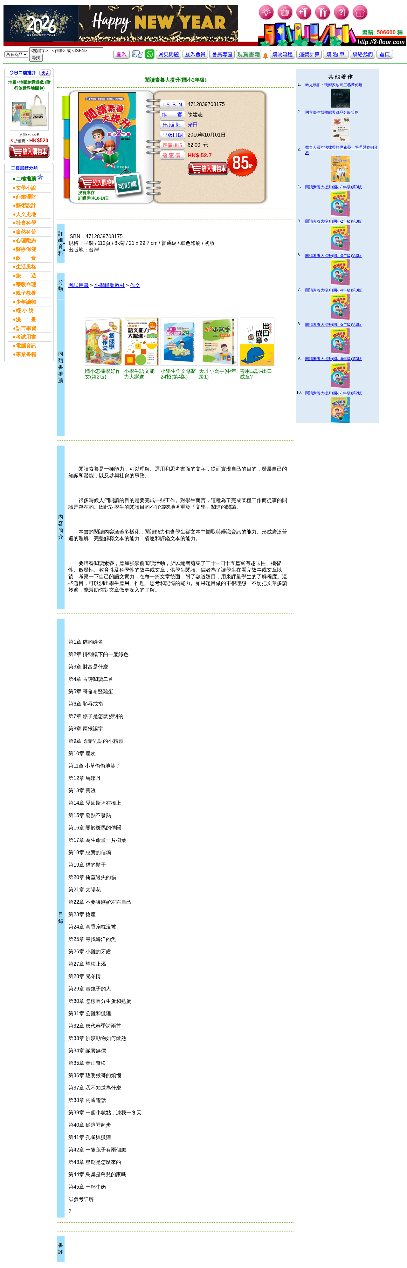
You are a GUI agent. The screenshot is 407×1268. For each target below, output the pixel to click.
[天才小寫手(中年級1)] (218, 342)
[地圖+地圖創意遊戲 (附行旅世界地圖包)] (29, 111)
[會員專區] (222, 57)
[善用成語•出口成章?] (257, 342)
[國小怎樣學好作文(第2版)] (103, 342)
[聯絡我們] (362, 57)
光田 (193, 124)
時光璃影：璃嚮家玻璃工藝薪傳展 (333, 85)
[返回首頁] (384, 57)
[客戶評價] (137, 57)
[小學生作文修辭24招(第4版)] (179, 342)
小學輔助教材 (109, 285)
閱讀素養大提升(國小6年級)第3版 (333, 359)
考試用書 (78, 285)
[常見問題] (341, 19)
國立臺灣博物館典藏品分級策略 (332, 112)
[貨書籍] (248, 57)
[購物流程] (282, 57)
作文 (135, 285)
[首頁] (360, 19)
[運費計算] (309, 57)
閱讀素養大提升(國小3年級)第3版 (333, 255)
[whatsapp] (150, 57)
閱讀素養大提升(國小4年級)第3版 (333, 290)
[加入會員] (304, 19)
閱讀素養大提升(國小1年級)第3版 (333, 187)
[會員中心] (323, 19)
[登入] (121, 57)
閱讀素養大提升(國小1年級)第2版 (333, 393)
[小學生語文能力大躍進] (141, 342)
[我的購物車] (285, 19)
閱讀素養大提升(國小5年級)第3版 (333, 324)
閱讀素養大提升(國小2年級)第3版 (333, 221)
